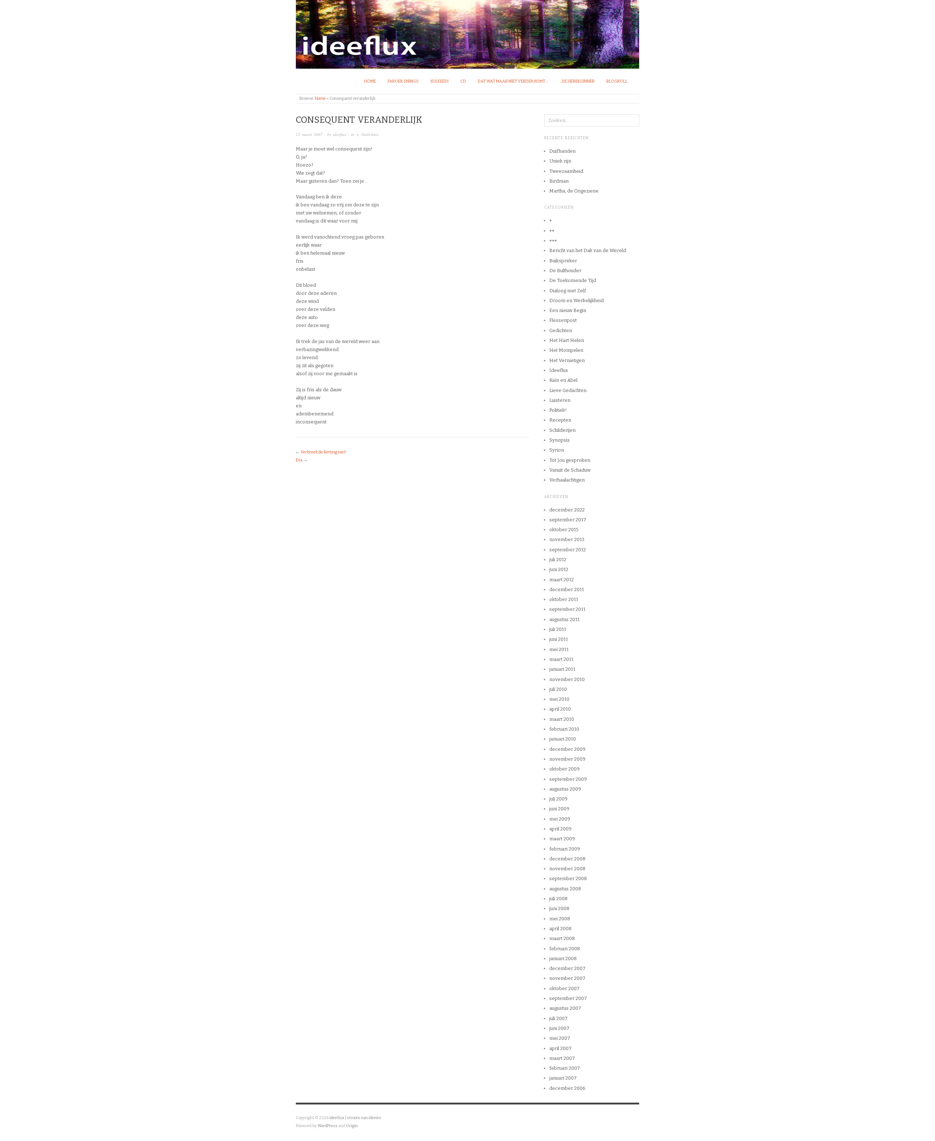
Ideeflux (558, 370)
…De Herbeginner (577, 81)
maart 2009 (562, 838)
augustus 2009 (565, 789)
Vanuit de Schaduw (570, 470)
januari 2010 (562, 739)
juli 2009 (558, 799)
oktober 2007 (564, 988)
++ (551, 230)
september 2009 (568, 779)
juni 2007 (559, 1028)
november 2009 (567, 759)
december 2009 (567, 749)
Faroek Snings (403, 81)
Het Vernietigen (567, 360)
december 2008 (567, 859)
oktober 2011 (563, 599)
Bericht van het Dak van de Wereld (587, 250)
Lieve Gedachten (568, 390)
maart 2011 (561, 659)
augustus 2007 (565, 1008)
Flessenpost (563, 320)
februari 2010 (564, 729)
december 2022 (567, 510)
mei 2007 (559, 1038)
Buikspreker (563, 260)
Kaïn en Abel (563, 380)
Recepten (560, 420)
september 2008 (568, 878)
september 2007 (568, 998)
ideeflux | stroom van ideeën (355, 1117)
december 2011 (566, 589)
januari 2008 (563, 958)
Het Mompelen (566, 350)
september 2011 (567, 609)
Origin (352, 1125)
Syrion (556, 450)
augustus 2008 (565, 888)
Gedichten (370, 134)
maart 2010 (561, 719)
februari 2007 (564, 1068)
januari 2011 (562, 669)
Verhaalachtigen (567, 480)
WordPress (327, 1125)
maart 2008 (562, 938)
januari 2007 (563, 1078)
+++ (553, 240)
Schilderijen (562, 430)
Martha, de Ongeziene (574, 191)
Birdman (559, 181)
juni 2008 (559, 908)
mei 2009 (559, 819)
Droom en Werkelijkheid (576, 300)
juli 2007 (558, 1018)
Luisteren (559, 400)
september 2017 (567, 519)
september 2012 (567, 549)
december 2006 (567, 1088)
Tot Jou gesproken (569, 460)
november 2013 (566, 539)
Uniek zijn (560, 161)
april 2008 (560, 928)
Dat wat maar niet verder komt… (512, 81)
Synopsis (559, 440)
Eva (299, 460)
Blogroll (616, 81)
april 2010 (560, 709)
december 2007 (567, 968)
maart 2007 (562, 1058)
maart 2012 (561, 579)
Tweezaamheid (566, 171)
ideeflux (339, 134)
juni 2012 (558, 569)
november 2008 (567, 868)
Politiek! (558, 410)
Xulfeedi (439, 81)
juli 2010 (558, 689)
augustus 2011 (564, 619)
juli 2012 (557, 559)
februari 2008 (564, 948)
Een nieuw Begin (567, 310)
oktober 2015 (564, 529)
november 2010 (567, 679)
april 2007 (560, 1048)
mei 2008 (559, 918)
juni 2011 (558, 639)
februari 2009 (564, 849)
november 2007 (567, 978)
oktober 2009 (564, 769)
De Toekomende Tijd (572, 280)
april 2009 (560, 829)
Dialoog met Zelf (567, 290)
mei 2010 (559, 699)
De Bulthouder (565, 270)
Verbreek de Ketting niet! (323, 452)
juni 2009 (559, 808)
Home (370, 81)
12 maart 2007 (309, 134)
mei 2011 (559, 649)
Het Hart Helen (566, 340)
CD (463, 81)
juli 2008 (558, 898)
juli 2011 (557, 629)
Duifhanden (562, 151)
